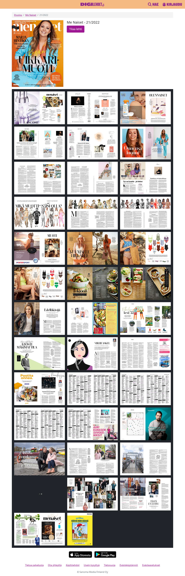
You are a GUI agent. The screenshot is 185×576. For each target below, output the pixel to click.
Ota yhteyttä (55, 565)
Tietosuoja (109, 565)
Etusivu (18, 15)
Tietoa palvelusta (34, 565)
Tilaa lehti (75, 29)
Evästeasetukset (151, 565)
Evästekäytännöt (129, 565)
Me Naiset (30, 15)
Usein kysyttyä (92, 565)
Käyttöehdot (72, 565)
